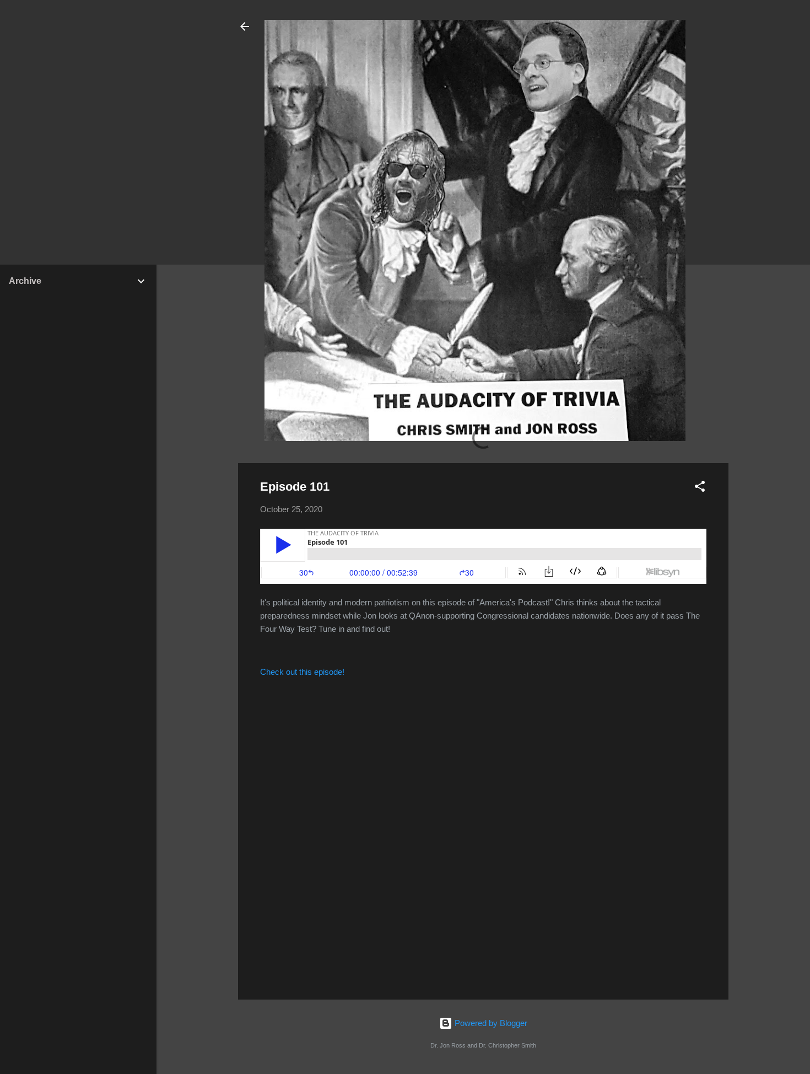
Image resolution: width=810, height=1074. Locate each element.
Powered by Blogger (489, 1023)
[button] (699, 488)
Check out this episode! (302, 671)
